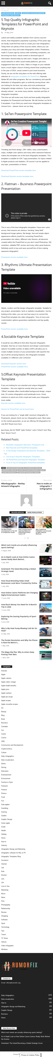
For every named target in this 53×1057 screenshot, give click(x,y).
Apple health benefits (8, 686)
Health (3, 830)
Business (4, 723)
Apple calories (6, 678)
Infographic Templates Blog (11, 15)
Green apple (5, 823)
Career (3, 734)
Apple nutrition (6, 693)
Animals (4, 671)
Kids (2, 871)
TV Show (4, 938)
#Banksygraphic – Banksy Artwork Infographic (13, 484)
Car (2, 730)
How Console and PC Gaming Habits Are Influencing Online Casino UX (25, 531)
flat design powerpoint (14, 468)
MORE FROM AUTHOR (34, 512)
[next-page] (28, 538)
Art (2, 708)
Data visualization (12, 9)
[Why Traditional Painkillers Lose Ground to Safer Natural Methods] (44, 522)
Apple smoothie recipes (9, 704)
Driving (3, 767)
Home (3, 9)
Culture (3, 752)
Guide (3, 827)
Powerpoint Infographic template (29, 472)
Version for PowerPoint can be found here (17, 409)
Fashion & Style (7, 782)
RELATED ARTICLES (17, 512)
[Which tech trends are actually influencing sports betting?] (45, 548)
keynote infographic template (35, 470)
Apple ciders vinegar (8, 682)
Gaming (4, 812)
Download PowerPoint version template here (18, 170)
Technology (5, 927)
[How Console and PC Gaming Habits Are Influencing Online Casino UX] (26, 522)
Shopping (4, 916)
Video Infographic (7, 946)
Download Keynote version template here (17, 176)
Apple (3, 674)
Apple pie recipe (7, 697)
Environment (5, 778)
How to (18, 13)
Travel (3, 934)
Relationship (5, 908)
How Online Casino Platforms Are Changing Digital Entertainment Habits (19, 593)
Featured (4, 786)
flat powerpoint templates (32, 468)
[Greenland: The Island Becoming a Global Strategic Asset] (45, 572)
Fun (2, 801)
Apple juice (5, 689)
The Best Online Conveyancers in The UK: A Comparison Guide (9, 530)
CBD (3, 741)
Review (3, 912)
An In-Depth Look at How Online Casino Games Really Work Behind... (18, 558)
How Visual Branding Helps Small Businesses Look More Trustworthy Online (19, 582)
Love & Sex (5, 886)
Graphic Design (6, 819)
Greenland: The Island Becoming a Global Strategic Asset (22, 1043)
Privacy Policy (17, 1054)
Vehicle (3, 942)
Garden (3, 816)
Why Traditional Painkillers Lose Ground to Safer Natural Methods (43, 531)
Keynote (21, 470)
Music (3, 894)
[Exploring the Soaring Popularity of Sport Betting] (45, 620)
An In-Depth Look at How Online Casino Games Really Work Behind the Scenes (25, 1038)
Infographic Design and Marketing (33, 13)
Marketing (4, 890)
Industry (4, 845)
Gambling (4, 808)
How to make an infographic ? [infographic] (44, 486)
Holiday (4, 834)
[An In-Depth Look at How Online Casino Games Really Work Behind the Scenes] (45, 560)
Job (2, 868)
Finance (4, 790)
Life (2, 882)
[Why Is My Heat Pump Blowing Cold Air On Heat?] (45, 631)
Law (2, 879)
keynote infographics (9, 472)
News (3, 897)
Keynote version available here (13, 403)
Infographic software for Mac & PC (13, 853)
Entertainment (6, 775)
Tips (2, 931)
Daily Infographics (7, 756)
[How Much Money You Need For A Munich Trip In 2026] (45, 608)
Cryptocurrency (6, 749)
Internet (4, 864)
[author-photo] (26, 500)
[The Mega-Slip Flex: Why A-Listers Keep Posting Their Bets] (45, 655)
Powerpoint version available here (14, 257)
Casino (3, 738)
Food (3, 797)
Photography (5, 905)
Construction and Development (12, 745)
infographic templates (9, 470)
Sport (3, 923)
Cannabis (4, 726)
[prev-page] (25, 538)
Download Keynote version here (13, 364)
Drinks (3, 764)
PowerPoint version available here (14, 329)
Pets (3, 901)
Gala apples (5, 804)
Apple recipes (6, 700)
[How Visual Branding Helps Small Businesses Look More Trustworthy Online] (45, 584)
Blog (2, 715)
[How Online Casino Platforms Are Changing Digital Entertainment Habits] (45, 596)
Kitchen (4, 875)
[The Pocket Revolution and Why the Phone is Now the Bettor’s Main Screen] (45, 643)
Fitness (4, 793)
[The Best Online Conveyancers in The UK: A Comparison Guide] (9, 522)
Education (4, 771)
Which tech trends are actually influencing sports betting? (21, 1032)
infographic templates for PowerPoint (25, 76)
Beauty (3, 712)
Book (3, 719)
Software (4, 920)
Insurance (4, 860)
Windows (4, 949)
